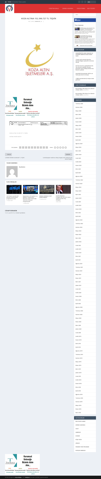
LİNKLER (78, 443)
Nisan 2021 (78, 278)
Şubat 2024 (78, 154)
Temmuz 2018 (79, 398)
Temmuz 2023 (79, 180)
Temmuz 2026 (79, 103)
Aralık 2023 (78, 161)
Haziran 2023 (79, 183)
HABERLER (37, 21)
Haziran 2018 (79, 401)
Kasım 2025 (78, 122)
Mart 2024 (78, 151)
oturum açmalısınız (20, 213)
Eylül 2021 (78, 260)
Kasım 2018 (78, 383)
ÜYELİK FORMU (81, 8)
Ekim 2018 (78, 387)
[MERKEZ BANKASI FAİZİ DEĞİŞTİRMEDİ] (46, 189)
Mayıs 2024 (78, 147)
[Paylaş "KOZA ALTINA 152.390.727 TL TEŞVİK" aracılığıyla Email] (43, 147)
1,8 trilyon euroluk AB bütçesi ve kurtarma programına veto (12, 197)
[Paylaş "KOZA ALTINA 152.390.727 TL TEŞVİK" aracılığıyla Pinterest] (32, 147)
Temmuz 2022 (79, 223)
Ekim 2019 (78, 343)
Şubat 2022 (78, 241)
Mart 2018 (78, 412)
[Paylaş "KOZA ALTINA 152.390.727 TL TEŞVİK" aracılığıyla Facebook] (20, 147)
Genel (77, 428)
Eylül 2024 (78, 140)
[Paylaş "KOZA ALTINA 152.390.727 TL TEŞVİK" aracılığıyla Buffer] (37, 147)
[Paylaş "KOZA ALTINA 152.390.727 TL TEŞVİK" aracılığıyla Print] (46, 147)
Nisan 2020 (78, 321)
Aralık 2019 (78, 336)
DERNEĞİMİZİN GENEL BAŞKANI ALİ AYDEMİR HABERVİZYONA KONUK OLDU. (84, 54)
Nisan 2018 (78, 409)
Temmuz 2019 (79, 354)
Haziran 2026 (79, 107)
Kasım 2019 (78, 340)
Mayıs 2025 (78, 125)
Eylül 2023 (78, 172)
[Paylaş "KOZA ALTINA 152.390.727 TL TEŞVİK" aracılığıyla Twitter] (23, 147)
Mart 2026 (78, 114)
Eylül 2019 (78, 347)
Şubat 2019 (78, 372)
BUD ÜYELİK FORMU (80, 421)
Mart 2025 (78, 129)
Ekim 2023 (78, 169)
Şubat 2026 (78, 118)
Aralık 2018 (78, 380)
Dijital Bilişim (18, 477)
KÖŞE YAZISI (79, 439)
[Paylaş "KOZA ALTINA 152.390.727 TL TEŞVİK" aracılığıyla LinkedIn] (34, 147)
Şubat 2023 (78, 198)
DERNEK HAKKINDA (80, 425)
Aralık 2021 (78, 249)
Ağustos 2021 (79, 263)
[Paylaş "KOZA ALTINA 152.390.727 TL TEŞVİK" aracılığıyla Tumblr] (29, 147)
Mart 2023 (78, 194)
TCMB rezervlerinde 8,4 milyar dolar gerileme (85, 79)
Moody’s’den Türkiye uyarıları (19, 2)
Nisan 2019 (78, 365)
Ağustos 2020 (79, 307)
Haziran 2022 (79, 227)
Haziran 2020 (79, 314)
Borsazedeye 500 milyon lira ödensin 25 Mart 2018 (85, 89)
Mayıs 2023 (78, 187)
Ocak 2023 (78, 201)
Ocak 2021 (78, 289)
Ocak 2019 (78, 376)
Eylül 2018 (78, 391)
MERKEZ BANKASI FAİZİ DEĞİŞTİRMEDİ (45, 196)
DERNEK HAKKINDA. (67, 8)
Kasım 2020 (78, 296)
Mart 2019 (78, 369)
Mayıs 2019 (78, 361)
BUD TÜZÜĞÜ (91, 8)
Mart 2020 (78, 325)
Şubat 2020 (78, 329)
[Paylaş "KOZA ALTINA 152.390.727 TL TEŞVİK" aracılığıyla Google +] (26, 147)
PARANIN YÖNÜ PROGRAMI (82, 447)
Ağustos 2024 (79, 143)
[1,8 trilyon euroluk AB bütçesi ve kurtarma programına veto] (14, 189)
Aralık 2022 (78, 205)
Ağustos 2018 (79, 394)
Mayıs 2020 (78, 318)
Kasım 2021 (78, 252)
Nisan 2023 (78, 191)
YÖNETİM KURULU (54, 8)
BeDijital (27, 477)
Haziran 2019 (79, 358)
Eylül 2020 (78, 303)
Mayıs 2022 (78, 231)
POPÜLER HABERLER (80, 450)
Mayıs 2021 (78, 274)
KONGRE (78, 436)
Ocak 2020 (78, 332)
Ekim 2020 (78, 300)
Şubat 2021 (78, 285)
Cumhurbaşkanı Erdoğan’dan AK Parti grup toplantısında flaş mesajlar (63, 198)
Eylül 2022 (78, 216)
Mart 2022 (78, 238)
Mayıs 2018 (78, 405)
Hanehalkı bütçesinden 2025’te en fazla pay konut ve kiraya (84, 74)
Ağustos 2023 (79, 176)
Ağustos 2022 (79, 220)
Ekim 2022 (78, 212)
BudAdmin (22, 167)
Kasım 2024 (78, 136)
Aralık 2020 (78, 292)
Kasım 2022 (78, 209)
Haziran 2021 (79, 271)
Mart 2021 (78, 281)
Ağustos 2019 (79, 351)
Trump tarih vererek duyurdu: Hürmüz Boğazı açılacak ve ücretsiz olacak (85, 61)
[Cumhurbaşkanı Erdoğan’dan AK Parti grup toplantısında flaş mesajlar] (63, 189)
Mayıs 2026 (78, 111)
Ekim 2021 (78, 256)
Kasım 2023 (78, 165)
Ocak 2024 (78, 158)
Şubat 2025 (78, 132)
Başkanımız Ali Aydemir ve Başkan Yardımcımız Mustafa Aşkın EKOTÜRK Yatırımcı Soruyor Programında (30, 198)
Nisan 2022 (78, 234)
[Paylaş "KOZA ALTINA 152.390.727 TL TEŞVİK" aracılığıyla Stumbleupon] (40, 147)
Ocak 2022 (78, 245)
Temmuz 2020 (79, 311)
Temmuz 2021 (79, 267)
